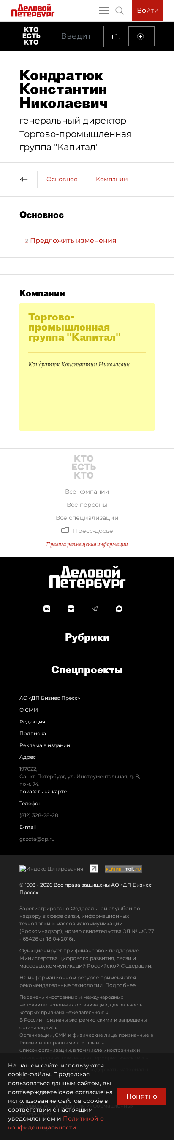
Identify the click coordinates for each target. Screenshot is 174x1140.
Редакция (32, 721)
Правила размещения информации (87, 544)
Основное (62, 179)
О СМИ (28, 710)
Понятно (141, 1096)
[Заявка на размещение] (141, 36)
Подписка (32, 733)
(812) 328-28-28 (38, 815)
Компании (112, 179)
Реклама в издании (44, 745)
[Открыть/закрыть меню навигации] (103, 10)
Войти (148, 10)
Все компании (87, 491)
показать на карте (43, 791)
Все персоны (87, 504)
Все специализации (87, 518)
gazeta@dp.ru (37, 839)
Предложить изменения (72, 241)
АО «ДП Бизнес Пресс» (49, 698)
